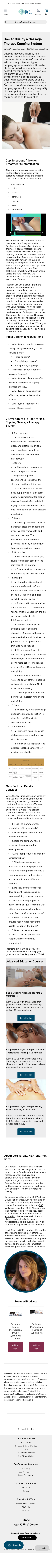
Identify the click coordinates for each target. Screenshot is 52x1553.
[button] (5, 10)
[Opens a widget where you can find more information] (42, 1548)
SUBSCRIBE (27, 1537)
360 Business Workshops (23, 1234)
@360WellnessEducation (31, 1224)
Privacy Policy (31, 1549)
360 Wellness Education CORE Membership (25, 1206)
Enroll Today (26, 1018)
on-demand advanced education (23, 1215)
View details (38, 3)
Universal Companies (16, 1549)
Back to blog (27, 1428)
